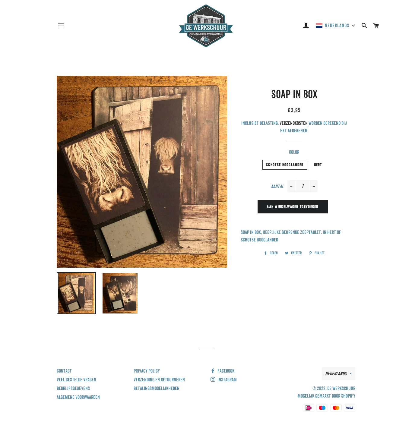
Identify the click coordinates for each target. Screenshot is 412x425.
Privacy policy (147, 371)
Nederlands (336, 373)
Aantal (277, 186)
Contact (64, 371)
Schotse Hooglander (284, 164)
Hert (318, 164)
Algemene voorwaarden (78, 397)
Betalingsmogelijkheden (156, 388)
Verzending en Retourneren (159, 379)
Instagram (227, 379)
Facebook (225, 371)
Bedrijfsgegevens (73, 388)
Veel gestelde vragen (76, 379)
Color (294, 152)
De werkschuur (341, 388)
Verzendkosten (294, 123)
